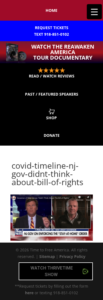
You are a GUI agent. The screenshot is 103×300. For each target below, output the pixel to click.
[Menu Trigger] (94, 11)
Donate (52, 135)
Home (51, 10)
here (29, 292)
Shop (51, 117)
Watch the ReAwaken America (62, 52)
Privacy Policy (72, 256)
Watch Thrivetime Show (51, 271)
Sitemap (47, 256)
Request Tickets (51, 31)
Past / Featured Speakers (51, 94)
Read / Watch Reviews (51, 76)
